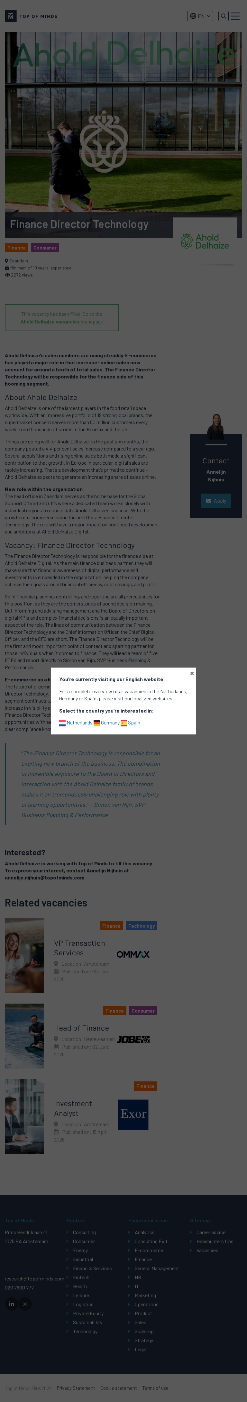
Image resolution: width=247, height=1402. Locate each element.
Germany (110, 722)
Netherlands (79, 722)
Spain (133, 722)
